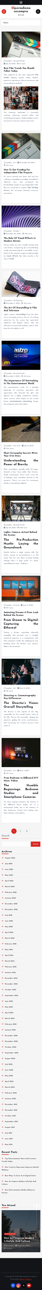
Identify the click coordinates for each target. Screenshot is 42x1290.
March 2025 (9, 938)
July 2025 (8, 915)
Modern (16, 231)
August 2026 (10, 858)
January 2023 (10, 1030)
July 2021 (8, 1133)
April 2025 (9, 932)
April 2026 (9, 881)
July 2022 (8, 1064)
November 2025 (11, 909)
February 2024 (11, 967)
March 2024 (9, 961)
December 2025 (11, 904)
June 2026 (9, 869)
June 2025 (9, 921)
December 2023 (11, 978)
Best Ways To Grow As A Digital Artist (20, 1176)
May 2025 (9, 927)
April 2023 (9, 1013)
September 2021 (11, 1121)
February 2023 (10, 1024)
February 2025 (10, 944)
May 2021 (8, 1144)
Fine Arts (16, 446)
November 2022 (11, 1041)
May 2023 (9, 1007)
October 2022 (10, 1047)
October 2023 (10, 990)
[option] (21, 1231)
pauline (9, 61)
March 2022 (9, 1087)
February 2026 (11, 892)
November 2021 (11, 1110)
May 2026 (9, 875)
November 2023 (11, 984)
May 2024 (9, 950)
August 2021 (10, 1127)
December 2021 (11, 1104)
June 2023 (9, 1001)
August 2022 (10, 1058)
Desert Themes (26, 1279)
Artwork (16, 605)
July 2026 (8, 864)
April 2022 (9, 1081)
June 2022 (9, 1070)
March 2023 (9, 1018)
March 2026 (9, 887)
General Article (19, 61)
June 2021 (9, 1139)
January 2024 (10, 972)
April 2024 (9, 955)
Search (6, 836)
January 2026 (10, 898)
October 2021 (10, 1116)
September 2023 (11, 995)
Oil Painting (17, 300)
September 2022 (11, 1053)
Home (5, 23)
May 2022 (9, 1076)
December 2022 (11, 1036)
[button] (35, 1206)
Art (14, 163)
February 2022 (11, 1093)
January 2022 (10, 1099)
